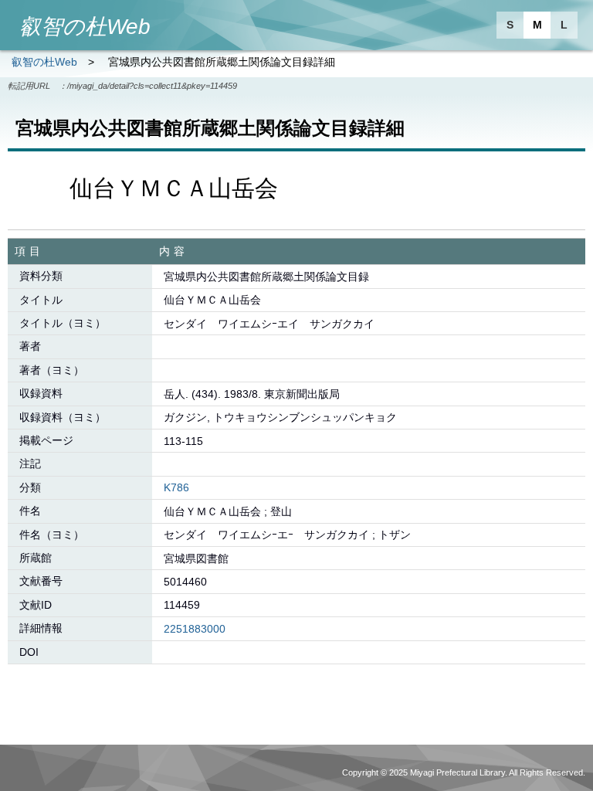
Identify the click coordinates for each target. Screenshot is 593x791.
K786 (176, 487)
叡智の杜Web (44, 62)
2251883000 (194, 629)
